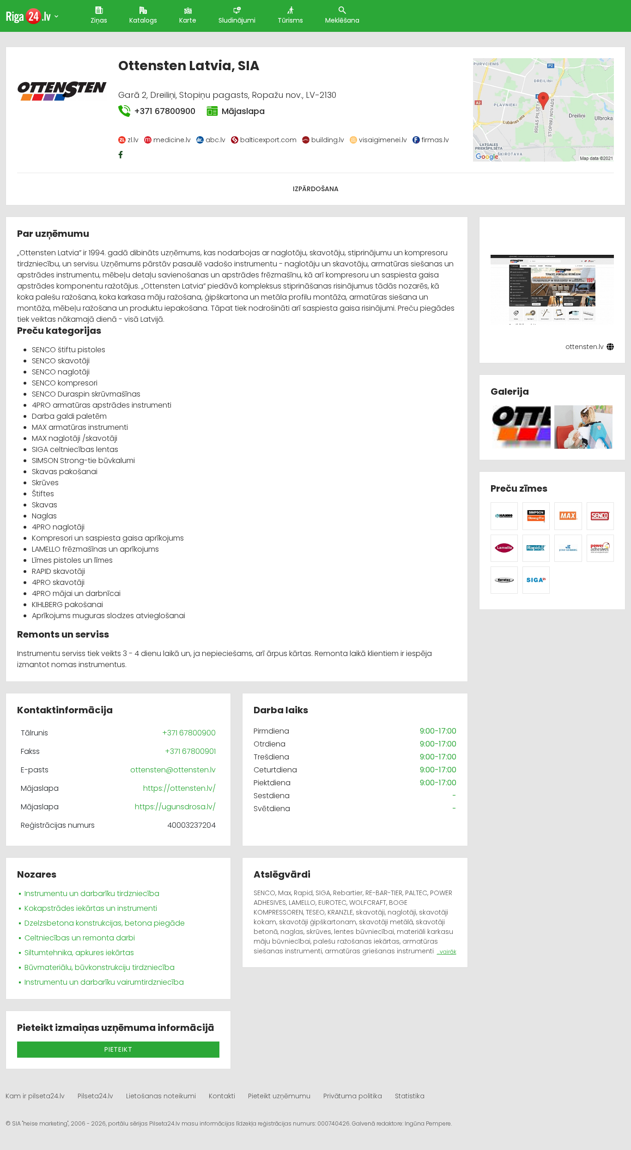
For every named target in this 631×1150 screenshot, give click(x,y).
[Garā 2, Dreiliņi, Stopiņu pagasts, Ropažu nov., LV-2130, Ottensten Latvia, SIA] (543, 109)
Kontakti (222, 1096)
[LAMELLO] (504, 547)
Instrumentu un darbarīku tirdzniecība (91, 893)
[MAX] (567, 515)
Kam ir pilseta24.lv (35, 1096)
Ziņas (99, 20)
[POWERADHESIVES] (600, 547)
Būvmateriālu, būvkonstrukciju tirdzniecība (99, 967)
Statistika (410, 1096)
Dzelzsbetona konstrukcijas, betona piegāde (104, 923)
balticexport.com (268, 140)
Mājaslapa (243, 111)
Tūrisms (290, 20)
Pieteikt (118, 1049)
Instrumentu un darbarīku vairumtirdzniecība (104, 982)
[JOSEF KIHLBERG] (567, 547)
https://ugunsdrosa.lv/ (175, 806)
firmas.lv (435, 140)
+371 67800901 (190, 751)
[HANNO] (504, 515)
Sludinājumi (236, 20)
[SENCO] (600, 515)
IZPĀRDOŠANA (316, 188)
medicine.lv (172, 140)
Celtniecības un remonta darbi (79, 938)
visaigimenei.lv (383, 140)
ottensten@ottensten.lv (173, 770)
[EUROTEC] (504, 579)
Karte (187, 20)
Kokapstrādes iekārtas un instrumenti (90, 908)
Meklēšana (342, 20)
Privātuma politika (352, 1096)
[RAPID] (536, 547)
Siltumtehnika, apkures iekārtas (79, 952)
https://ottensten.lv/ (179, 788)
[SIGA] (536, 579)
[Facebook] (121, 154)
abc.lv (215, 140)
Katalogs (143, 20)
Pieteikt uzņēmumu (279, 1096)
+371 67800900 (164, 111)
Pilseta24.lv (95, 1096)
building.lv (327, 140)
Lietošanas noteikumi (161, 1096)
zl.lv (133, 140)
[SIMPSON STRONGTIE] (536, 515)
